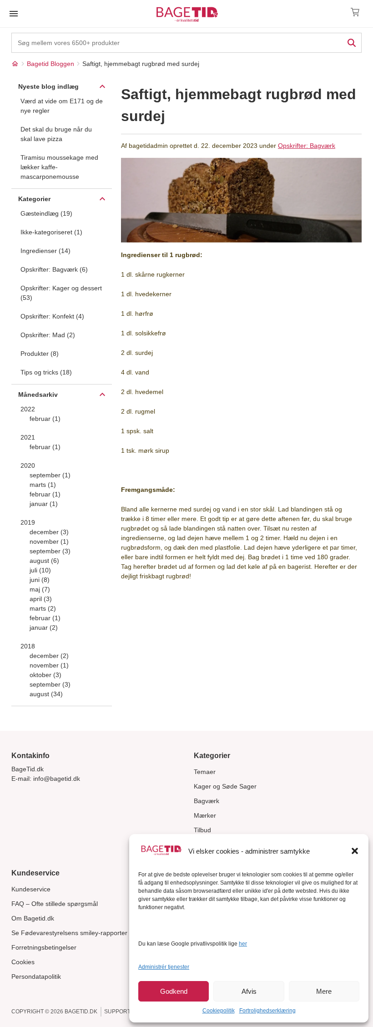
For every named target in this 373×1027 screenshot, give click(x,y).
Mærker (205, 815)
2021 (27, 437)
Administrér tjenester (163, 967)
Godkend (173, 991)
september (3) (50, 551)
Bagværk (206, 800)
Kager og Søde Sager (225, 786)
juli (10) (40, 570)
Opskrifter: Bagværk (306, 145)
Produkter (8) (39, 353)
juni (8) (40, 579)
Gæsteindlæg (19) (46, 213)
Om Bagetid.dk (32, 918)
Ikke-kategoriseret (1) (51, 232)
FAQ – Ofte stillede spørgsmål (54, 903)
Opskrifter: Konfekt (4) (52, 316)
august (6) (44, 560)
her (243, 944)
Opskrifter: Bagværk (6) (54, 269)
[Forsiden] (15, 63)
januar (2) (44, 627)
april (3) (41, 598)
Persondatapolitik (36, 976)
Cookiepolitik (218, 1010)
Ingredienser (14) (45, 250)
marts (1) (43, 484)
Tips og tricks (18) (46, 372)
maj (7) (40, 589)
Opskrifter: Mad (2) (47, 335)
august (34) (46, 694)
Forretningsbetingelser (43, 947)
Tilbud (202, 830)
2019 (27, 522)
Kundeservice (30, 889)
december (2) (49, 655)
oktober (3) (45, 674)
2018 (27, 646)
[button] (354, 850)
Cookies (23, 962)
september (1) (50, 475)
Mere (324, 991)
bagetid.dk (81, 1011)
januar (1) (44, 503)
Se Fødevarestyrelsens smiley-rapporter (69, 932)
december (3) (49, 532)
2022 (27, 409)
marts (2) (43, 608)
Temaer (205, 771)
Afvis (249, 991)
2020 (27, 465)
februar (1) (45, 418)
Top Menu (13, 13)
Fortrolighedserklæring (267, 1010)
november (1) (49, 541)
